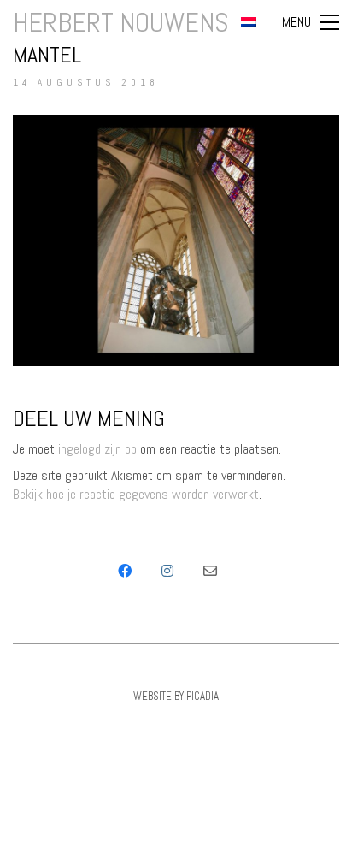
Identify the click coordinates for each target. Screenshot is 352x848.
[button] (310, 22)
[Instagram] (167, 571)
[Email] (210, 571)
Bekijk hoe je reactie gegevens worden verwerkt (136, 494)
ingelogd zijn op (97, 449)
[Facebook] (125, 571)
